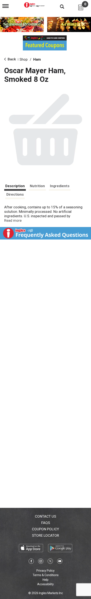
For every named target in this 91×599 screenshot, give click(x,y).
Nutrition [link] (37, 186)
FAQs (45, 523)
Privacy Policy (45, 570)
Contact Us (45, 516)
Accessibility (45, 584)
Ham (37, 59)
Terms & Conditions (46, 575)
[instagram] (40, 562)
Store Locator (45, 535)
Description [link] (15, 186)
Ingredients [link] (59, 186)
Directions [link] (15, 194)
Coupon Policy (45, 529)
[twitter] (50, 562)
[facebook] (31, 562)
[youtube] (59, 562)
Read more (13, 220)
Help (45, 579)
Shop (23, 59)
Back (11, 59)
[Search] (59, 6)
